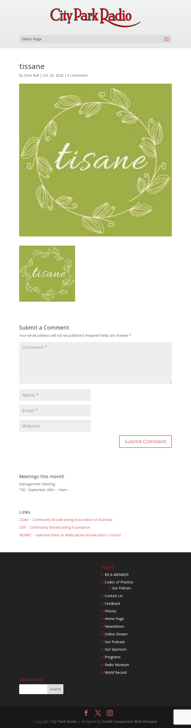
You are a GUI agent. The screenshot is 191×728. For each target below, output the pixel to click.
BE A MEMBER (117, 574)
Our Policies (121, 588)
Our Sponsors (116, 649)
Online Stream (116, 634)
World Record (116, 672)
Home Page (114, 618)
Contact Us (114, 595)
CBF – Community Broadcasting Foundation (54, 527)
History (110, 611)
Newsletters (114, 626)
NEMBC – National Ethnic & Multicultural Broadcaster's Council (70, 535)
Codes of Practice (119, 582)
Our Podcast (115, 641)
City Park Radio (63, 721)
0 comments (77, 75)
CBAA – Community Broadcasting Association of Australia (65, 519)
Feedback (112, 603)
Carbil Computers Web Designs (129, 721)
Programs (113, 657)
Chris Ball (31, 75)
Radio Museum (117, 664)
